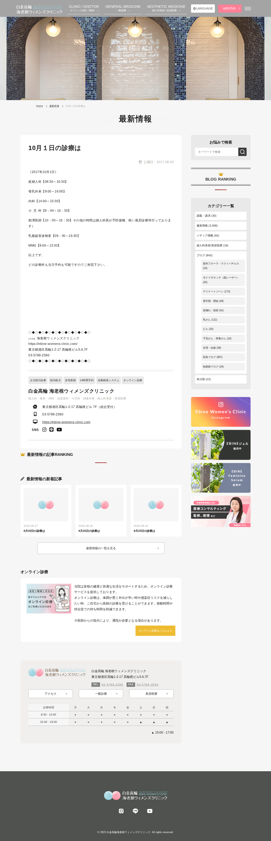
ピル (205, 328)
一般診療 (101, 693)
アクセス (51, 693)
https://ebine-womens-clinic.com (66, 422)
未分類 (201, 379)
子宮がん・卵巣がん (214, 338)
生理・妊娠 (209, 347)
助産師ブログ (210, 366)
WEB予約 (229, 8)
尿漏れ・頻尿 (210, 310)
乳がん (207, 319)
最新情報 (202, 225)
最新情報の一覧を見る (101, 548)
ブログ (201, 255)
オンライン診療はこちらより (155, 630)
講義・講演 (203, 215)
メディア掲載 (205, 235)
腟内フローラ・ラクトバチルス (221, 263)
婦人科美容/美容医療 (209, 245)
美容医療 (151, 693)
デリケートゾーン (213, 291)
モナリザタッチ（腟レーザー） (221, 277)
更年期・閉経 (210, 300)
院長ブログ (209, 357)
